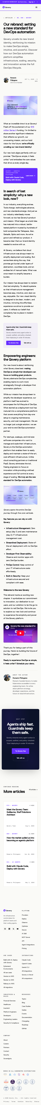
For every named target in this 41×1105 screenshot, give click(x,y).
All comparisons (27, 978)
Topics (24, 999)
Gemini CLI (25, 967)
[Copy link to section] (1, 195)
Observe (24, 922)
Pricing (24, 948)
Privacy (6, 1101)
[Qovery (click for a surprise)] (7, 910)
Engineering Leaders (10, 1019)
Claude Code (26, 960)
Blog (23, 1003)
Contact (6, 1051)
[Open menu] (36, 7)
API (23, 941)
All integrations (27, 971)
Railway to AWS (8, 984)
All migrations (8, 987)
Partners (6, 1047)
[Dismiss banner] (37, 2)
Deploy (24, 919)
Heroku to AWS (8, 976)
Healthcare (7, 1004)
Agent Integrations (28, 945)
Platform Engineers (9, 1012)
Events (24, 1014)
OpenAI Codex (27, 964)
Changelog (25, 1021)
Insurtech (6, 1008)
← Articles (8, 18)
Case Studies (26, 1006)
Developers (7, 1015)
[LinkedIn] (9, 929)
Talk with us (27, 343)
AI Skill (24, 934)
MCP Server (26, 937)
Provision (25, 915)
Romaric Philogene (20, 678)
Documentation (27, 1017)
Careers (6, 1044)
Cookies (20, 1101)
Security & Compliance (11, 1023)
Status (36, 1101)
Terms (13, 1101)
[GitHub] (5, 929)
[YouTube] (17, 929)
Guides (24, 1010)
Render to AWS (8, 980)
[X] (13, 929)
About (5, 1040)
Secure (24, 930)
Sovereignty (7, 1058)
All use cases (7, 973)
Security (6, 1055)
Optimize (25, 926)
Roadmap (25, 1025)
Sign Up (31, 2)
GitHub (24, 1028)
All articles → (33, 790)
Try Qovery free (13, 343)
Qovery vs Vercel (27, 975)
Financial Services (9, 1001)
